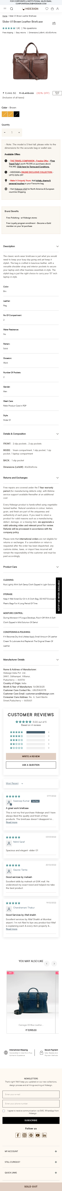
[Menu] (5, 9)
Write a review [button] (31, 756)
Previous (47, 964)
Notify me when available (59, 595)
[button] (9, 28)
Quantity (6, 125)
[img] (13, 796)
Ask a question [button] (31, 765)
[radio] (5, 114)
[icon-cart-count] (52, 8)
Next (54, 964)
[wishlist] (46, 8)
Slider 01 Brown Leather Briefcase (22, 16)
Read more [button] (11, 822)
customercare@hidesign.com (40, 694)
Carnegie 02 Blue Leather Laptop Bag (35, 1025)
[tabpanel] (31, 63)
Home (4, 16)
